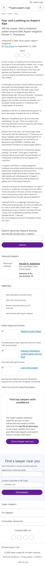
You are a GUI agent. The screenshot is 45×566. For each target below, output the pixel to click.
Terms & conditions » (11, 557)
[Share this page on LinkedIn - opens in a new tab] (27, 55)
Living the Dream (29, 367)
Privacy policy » (27, 557)
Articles (10, 13)
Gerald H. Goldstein (29, 263)
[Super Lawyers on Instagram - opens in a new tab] (19, 537)
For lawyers (7, 512)
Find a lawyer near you (22, 441)
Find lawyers (22, 492)
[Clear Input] (40, 238)
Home (3, 13)
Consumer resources (12, 521)
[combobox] (22, 238)
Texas (16, 13)
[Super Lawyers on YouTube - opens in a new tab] (25, 537)
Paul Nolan (9, 46)
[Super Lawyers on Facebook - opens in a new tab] (13, 537)
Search (22, 244)
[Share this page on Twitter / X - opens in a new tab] (22, 55)
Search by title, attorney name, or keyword (18, 234)
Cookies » (38, 557)
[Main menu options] (4, 7)
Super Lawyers (9, 504)
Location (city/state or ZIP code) (15, 480)
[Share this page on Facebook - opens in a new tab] (17, 55)
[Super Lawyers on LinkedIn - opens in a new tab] (31, 537)
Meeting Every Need (31, 331)
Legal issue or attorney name (14, 470)
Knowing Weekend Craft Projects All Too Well (31, 353)
